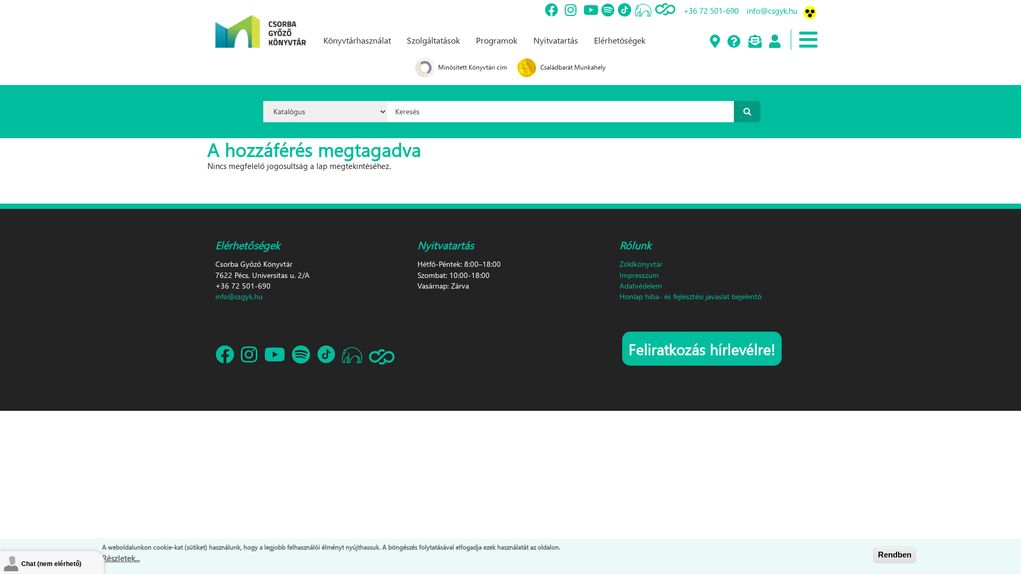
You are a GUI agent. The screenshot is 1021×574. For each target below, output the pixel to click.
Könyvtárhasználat (357, 40)
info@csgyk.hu (772, 10)
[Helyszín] (714, 42)
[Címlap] (260, 23)
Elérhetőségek (620, 40)
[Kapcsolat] (754, 42)
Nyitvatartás (555, 40)
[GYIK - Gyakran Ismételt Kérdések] (733, 42)
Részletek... (121, 557)
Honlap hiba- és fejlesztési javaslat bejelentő (690, 296)
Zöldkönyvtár (641, 264)
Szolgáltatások (433, 40)
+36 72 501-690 (711, 10)
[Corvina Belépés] (774, 42)
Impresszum (639, 275)
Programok (496, 40)
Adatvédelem (641, 286)
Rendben (894, 554)
